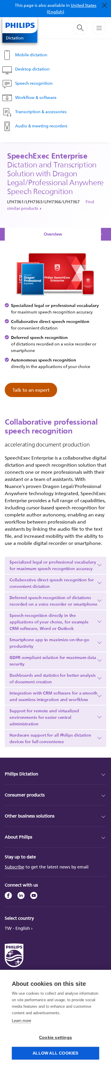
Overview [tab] (53, 234)
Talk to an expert (30, 390)
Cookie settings (55, 1037)
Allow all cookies (55, 1053)
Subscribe (14, 867)
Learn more (21, 1020)
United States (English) (71, 8)
